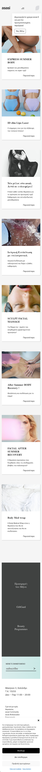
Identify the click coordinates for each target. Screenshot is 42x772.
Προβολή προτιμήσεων (21, 764)
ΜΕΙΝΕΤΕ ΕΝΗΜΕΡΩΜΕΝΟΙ (15, 664)
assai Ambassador (12, 715)
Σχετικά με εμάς (11, 707)
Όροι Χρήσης (27, 769)
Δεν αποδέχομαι (21, 757)
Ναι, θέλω (20, 31)
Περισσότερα (28, 76)
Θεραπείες (9, 709)
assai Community (12, 712)
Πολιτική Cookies (15, 769)
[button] (38, 720)
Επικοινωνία (10, 717)
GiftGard (21, 606)
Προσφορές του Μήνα (21, 585)
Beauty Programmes (21, 628)
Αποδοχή (21, 751)
